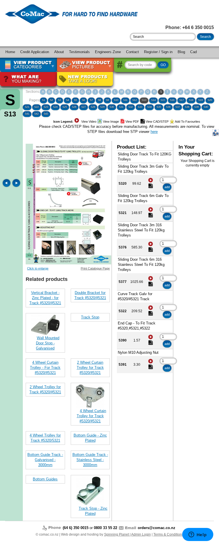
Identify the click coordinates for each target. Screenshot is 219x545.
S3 (59, 100)
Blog (181, 52)
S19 (200, 100)
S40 (206, 107)
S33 (140, 107)
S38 (187, 107)
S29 (102, 107)
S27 (83, 107)
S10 (116, 100)
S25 (64, 107)
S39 (196, 107)
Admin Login (141, 534)
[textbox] (163, 37)
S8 (99, 100)
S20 (210, 100)
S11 (125, 100)
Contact (132, 52)
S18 (191, 100)
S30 (112, 107)
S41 (27, 113)
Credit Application (34, 52)
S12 (134, 100)
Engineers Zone (108, 52)
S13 (144, 100)
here (154, 131)
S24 (55, 107)
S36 (168, 107)
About (59, 52)
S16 (172, 100)
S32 (130, 107)
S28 (93, 107)
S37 (177, 107)
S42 (36, 113)
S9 (107, 100)
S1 (43, 100)
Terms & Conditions (168, 534)
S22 (36, 107)
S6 (83, 100)
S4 (67, 100)
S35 (159, 107)
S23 (46, 107)
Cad (193, 52)
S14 (153, 100)
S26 (74, 107)
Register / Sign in (158, 52)
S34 (149, 107)
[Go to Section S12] (7, 186)
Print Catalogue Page (95, 268)
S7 (91, 100)
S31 (121, 107)
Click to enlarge (37, 268)
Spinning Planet (117, 534)
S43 (46, 113)
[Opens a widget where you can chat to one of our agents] (197, 535)
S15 (163, 100)
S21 (27, 107)
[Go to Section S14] (16, 186)
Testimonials (79, 52)
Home (10, 52)
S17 (181, 100)
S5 (75, 100)
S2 (51, 100)
